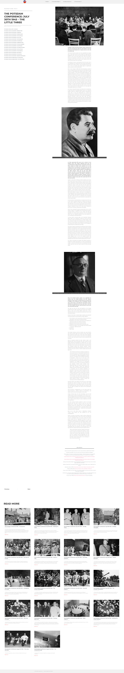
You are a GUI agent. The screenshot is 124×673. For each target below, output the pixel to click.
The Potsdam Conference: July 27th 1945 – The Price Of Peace (16, 619)
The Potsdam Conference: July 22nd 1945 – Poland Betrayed (13, 40)
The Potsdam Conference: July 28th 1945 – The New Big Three (13, 50)
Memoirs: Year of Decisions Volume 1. (80, 475)
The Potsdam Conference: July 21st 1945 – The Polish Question (75, 558)
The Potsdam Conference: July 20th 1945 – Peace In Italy (12, 37)
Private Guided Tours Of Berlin (48, 671)
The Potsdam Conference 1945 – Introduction (15, 526)
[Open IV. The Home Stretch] (81, 1)
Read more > (6, 534)
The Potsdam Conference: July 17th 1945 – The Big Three (12, 32)
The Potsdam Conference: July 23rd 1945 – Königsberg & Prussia (13, 42)
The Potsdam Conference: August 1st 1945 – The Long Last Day (13, 57)
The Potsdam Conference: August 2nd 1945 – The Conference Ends (45, 650)
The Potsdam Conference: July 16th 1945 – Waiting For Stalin (13, 30)
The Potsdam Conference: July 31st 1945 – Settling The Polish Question (14, 55)
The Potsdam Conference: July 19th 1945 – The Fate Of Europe (13, 35)
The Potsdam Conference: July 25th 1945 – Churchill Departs (13, 45)
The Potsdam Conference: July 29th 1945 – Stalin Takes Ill (12, 52)
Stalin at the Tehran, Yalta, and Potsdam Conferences (83, 468)
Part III (15, 8)
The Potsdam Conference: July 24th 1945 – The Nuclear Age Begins (44, 589)
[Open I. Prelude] (48, 1)
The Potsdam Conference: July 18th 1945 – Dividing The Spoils (105, 527)
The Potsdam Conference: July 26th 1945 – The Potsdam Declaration (14, 47)
